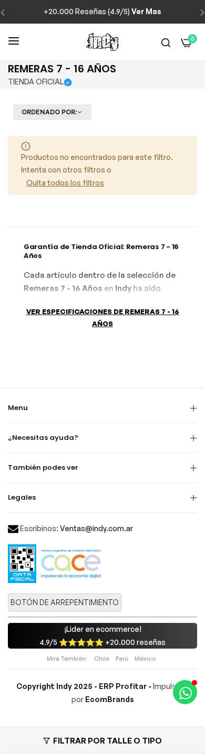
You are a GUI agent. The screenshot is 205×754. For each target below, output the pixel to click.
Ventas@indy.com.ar (96, 528)
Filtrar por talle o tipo (107, 741)
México (145, 658)
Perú (122, 658)
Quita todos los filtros (65, 182)
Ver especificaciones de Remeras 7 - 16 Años (102, 317)
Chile (101, 658)
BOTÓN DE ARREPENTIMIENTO (65, 602)
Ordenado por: (49, 112)
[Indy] (102, 42)
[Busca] (165, 42)
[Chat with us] (185, 692)
